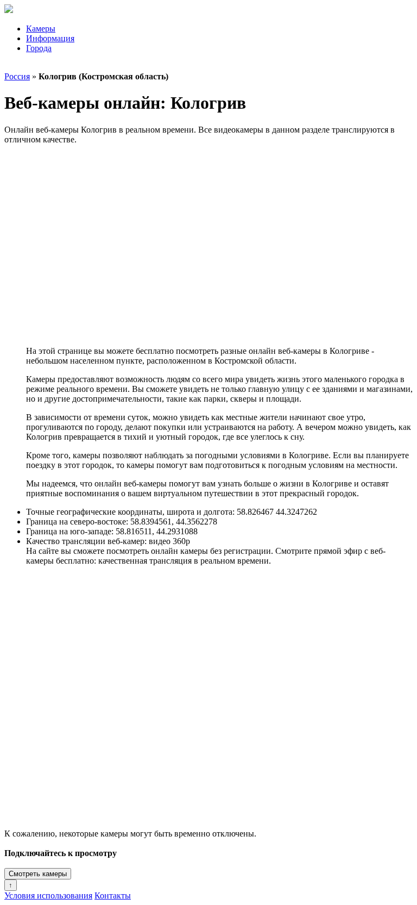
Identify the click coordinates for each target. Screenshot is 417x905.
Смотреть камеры (38, 874)
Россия (17, 76)
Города (39, 48)
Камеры (40, 28)
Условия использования (48, 895)
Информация (50, 38)
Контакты (112, 895)
